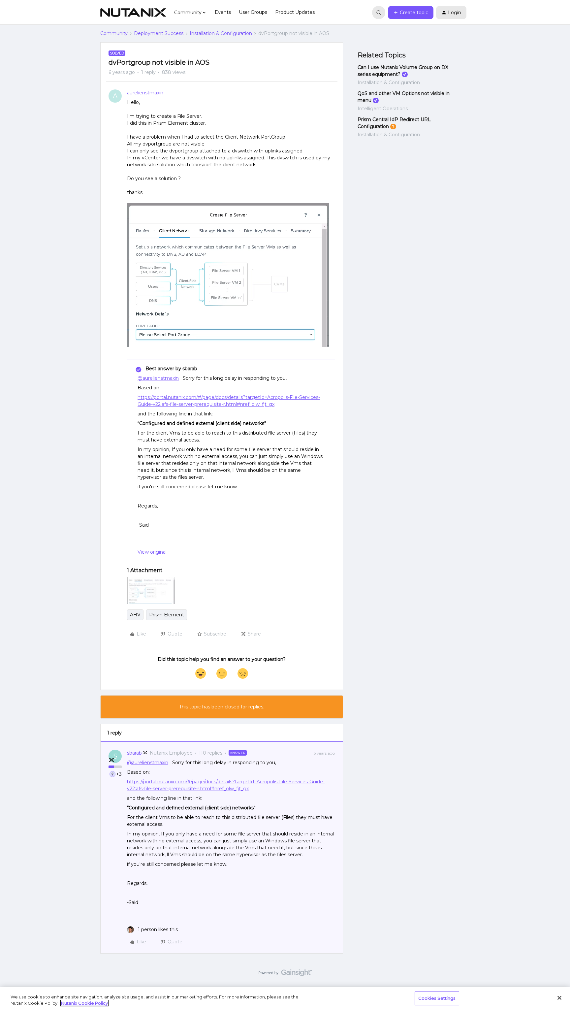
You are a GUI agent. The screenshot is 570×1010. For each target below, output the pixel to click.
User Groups (253, 12)
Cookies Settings (437, 998)
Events (223, 12)
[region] (285, 998)
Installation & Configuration (221, 33)
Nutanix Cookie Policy (84, 1003)
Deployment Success (158, 33)
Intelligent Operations (383, 109)
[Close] (559, 998)
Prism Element (166, 615)
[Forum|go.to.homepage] (133, 12)
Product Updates (295, 12)
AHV (135, 615)
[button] (410, 12)
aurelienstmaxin (145, 93)
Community (114, 33)
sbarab (134, 753)
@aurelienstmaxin (158, 378)
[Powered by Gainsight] (285, 974)
